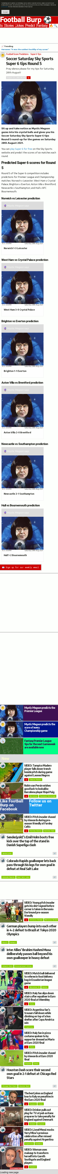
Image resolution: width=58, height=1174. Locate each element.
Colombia (39, 1144)
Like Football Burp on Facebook (11, 805)
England (28, 1063)
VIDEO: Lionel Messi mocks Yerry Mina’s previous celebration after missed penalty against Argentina (39, 1134)
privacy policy (4, 7)
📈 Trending (7, 46)
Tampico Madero (35, 779)
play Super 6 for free (21, 148)
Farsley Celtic (35, 831)
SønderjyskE (7, 853)
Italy (32, 1004)
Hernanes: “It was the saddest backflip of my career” (25, 49)
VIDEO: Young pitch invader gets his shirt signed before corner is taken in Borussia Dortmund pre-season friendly (39, 909)
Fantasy (42, 26)
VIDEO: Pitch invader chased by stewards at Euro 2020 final (39, 1056)
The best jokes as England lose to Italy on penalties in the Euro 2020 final (38, 1096)
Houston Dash (24, 1086)
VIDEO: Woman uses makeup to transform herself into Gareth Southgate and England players (37, 1156)
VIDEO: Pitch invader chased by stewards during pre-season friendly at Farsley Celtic (39, 821)
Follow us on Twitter (40, 803)
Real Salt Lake (23, 877)
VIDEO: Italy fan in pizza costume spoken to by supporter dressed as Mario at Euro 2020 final (39, 1037)
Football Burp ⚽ (26, 19)
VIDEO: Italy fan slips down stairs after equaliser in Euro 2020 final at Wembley (39, 996)
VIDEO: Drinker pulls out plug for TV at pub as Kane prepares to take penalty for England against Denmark (39, 1114)
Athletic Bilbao (36, 920)
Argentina (29, 1027)
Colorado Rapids (8, 877)
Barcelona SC (35, 987)
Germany (13, 942)
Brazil (5, 942)
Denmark (32, 1124)
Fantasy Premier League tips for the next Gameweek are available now (39, 744)
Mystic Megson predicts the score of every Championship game (39, 727)
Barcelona (33, 796)
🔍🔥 (53, 25)
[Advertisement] (29, 35)
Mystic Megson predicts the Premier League (39, 709)
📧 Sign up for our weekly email (20, 567)
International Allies (23, 966)
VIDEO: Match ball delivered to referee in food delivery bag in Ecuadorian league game (39, 978)
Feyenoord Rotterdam (47, 796)
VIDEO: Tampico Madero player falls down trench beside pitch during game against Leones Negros (38, 770)
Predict (30, 26)
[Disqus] (29, 668)
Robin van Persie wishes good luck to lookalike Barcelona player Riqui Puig (39, 789)
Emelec (44, 987)
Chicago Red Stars (9, 1086)
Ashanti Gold (7, 966)
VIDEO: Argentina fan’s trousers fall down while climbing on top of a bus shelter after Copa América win (39, 1016)
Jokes (19, 26)
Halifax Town (49, 831)
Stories (9, 26)
